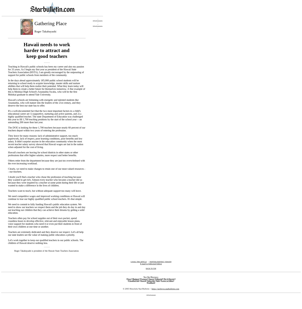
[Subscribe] (151, 281)
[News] (129, 279)
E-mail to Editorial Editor (151, 264)
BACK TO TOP (151, 268)
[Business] (136, 279)
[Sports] (151, 279)
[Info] (158, 281)
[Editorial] (159, 279)
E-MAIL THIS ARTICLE (139, 262)
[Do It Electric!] (169, 279)
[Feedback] (151, 283)
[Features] (144, 279)
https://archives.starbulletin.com (165, 289)
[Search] (143, 281)
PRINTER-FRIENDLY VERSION (160, 262)
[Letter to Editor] (167, 281)
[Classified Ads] (134, 281)
